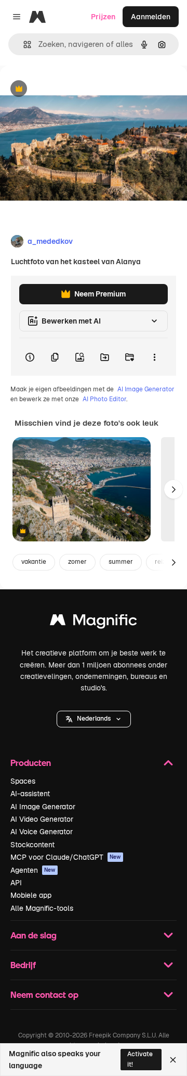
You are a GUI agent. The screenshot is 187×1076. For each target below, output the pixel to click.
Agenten (33, 870)
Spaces (22, 781)
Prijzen (103, 16)
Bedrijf (23, 964)
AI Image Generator (146, 389)
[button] (94, 719)
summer (121, 562)
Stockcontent (32, 844)
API (16, 882)
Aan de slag (33, 935)
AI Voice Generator (41, 831)
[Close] (173, 1060)
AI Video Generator (41, 819)
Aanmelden (150, 16)
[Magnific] (93, 622)
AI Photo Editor (104, 399)
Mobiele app (30, 895)
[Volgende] (173, 489)
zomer (77, 562)
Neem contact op (44, 994)
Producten (30, 762)
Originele (68, 89)
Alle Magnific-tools (41, 908)
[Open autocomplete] (23, 44)
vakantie (33, 562)
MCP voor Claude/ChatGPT (65, 857)
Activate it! (140, 1059)
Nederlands (94, 718)
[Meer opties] (154, 357)
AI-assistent (30, 793)
